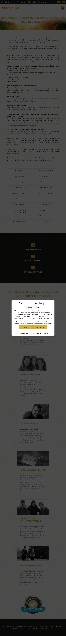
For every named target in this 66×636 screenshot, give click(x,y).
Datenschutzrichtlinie (29, 331)
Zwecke (29, 307)
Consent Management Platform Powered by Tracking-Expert (34, 333)
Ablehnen (26, 327)
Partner (37, 307)
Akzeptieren (40, 327)
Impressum (38, 331)
